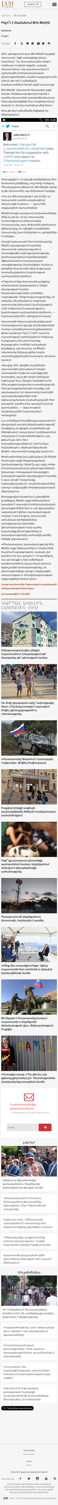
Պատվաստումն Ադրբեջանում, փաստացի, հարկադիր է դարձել (22, 918)
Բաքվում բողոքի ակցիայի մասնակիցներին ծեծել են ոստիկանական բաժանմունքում (28, 811)
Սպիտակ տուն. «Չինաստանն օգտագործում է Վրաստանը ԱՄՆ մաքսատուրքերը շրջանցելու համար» (28, 1223)
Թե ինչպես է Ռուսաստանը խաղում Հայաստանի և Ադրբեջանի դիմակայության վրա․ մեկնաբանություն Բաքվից (27, 1024)
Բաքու (5, 36)
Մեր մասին (29, 1450)
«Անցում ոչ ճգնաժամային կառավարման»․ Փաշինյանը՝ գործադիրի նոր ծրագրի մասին (22, 1184)
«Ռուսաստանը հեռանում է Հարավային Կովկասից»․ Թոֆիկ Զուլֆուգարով (27, 760)
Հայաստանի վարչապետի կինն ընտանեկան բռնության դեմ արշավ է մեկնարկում (27, 1259)
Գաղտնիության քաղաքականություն (29, 1472)
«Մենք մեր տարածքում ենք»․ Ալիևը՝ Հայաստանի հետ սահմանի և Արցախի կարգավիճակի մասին (26, 969)
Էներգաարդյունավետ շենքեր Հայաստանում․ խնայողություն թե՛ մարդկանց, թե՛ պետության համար (24, 654)
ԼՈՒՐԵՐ (29, 1143)
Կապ (29, 1461)
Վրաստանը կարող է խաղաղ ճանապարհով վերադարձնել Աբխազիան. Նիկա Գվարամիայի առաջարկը (24, 1203)
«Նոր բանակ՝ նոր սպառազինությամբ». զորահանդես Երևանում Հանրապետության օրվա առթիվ (27, 1372)
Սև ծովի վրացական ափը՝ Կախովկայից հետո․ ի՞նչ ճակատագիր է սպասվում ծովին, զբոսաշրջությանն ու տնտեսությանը (27, 708)
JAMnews (6, 30)
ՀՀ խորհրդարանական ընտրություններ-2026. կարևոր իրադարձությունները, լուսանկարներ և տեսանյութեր (29, 1351)
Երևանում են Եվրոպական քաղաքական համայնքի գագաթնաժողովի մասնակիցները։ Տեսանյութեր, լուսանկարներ (26, 1394)
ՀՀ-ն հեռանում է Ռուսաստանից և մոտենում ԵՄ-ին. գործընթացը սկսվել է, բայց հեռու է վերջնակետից (28, 1313)
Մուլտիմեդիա (29, 1272)
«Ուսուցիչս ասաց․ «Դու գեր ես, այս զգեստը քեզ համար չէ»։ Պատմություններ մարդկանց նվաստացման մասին (28, 1078)
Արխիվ (7, 15)
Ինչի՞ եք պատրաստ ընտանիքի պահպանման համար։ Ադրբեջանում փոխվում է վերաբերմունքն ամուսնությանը (25, 866)
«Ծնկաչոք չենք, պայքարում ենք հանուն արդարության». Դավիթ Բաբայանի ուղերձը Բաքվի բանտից (26, 1241)
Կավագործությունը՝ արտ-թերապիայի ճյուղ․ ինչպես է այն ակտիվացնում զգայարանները (28, 1331)
